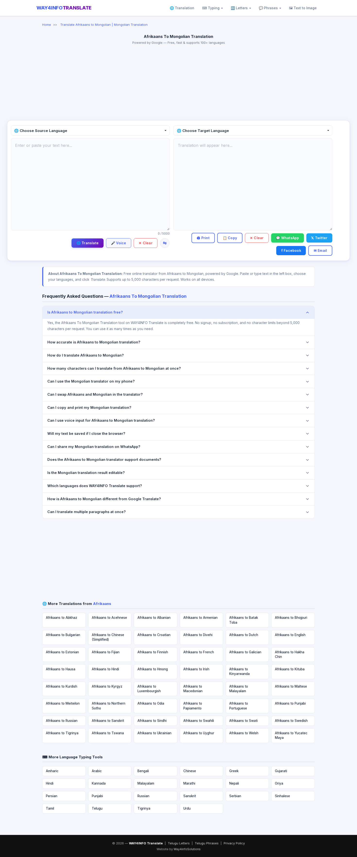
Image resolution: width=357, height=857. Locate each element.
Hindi (49, 783)
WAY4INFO (64, 8)
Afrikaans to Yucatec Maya (291, 735)
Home (46, 24)
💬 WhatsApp (287, 238)
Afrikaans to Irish (196, 669)
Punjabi (97, 796)
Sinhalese (282, 796)
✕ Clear (145, 243)
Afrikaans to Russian (61, 721)
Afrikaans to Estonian (62, 652)
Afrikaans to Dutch (243, 635)
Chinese (189, 771)
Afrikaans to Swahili (198, 721)
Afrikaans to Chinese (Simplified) (108, 637)
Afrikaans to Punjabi (290, 703)
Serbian (235, 796)
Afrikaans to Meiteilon (63, 703)
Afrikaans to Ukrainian (154, 733)
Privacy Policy (234, 843)
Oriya (279, 783)
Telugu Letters (179, 843)
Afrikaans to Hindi (105, 669)
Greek (233, 771)
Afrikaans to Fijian (105, 652)
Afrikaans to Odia (150, 703)
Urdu (187, 808)
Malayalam (145, 783)
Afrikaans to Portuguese (238, 705)
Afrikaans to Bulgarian (63, 635)
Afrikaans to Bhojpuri (291, 618)
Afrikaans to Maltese (291, 686)
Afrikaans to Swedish (291, 721)
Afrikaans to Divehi (197, 635)
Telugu (97, 808)
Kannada (99, 783)
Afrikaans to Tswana (108, 733)
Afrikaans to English (290, 635)
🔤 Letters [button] (240, 8)
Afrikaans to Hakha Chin (289, 654)
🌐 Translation (182, 8)
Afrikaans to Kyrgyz (107, 686)
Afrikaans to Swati (243, 721)
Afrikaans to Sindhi (152, 721)
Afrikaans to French (198, 652)
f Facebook (291, 250)
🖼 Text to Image (303, 8)
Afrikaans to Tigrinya (62, 733)
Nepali (234, 783)
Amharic (52, 771)
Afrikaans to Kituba (290, 669)
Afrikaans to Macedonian (193, 688)
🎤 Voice (118, 243)
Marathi (189, 783)
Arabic (97, 771)
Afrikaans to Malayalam (238, 688)
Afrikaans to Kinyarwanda (239, 671)
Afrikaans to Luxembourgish (149, 688)
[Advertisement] (178, 84)
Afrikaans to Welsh (243, 733)
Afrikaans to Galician (245, 652)
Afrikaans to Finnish (152, 652)
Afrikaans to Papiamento (192, 705)
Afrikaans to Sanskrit (108, 721)
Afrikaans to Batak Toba (243, 620)
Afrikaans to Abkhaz (61, 618)
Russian (143, 796)
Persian (51, 796)
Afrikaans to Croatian (153, 635)
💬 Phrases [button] (269, 8)
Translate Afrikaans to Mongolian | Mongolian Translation (104, 24)
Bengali (143, 771)
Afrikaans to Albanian (153, 618)
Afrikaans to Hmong (152, 669)
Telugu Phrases (207, 843)
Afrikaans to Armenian (200, 618)
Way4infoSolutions (187, 849)
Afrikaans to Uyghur (198, 733)
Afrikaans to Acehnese (109, 618)
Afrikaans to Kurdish (61, 686)
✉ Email (320, 250)
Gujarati (281, 771)
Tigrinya (143, 808)
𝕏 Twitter (319, 238)
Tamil (50, 808)
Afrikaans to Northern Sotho (108, 705)
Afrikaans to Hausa (60, 669)
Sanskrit (189, 796)
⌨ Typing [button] (211, 8)
